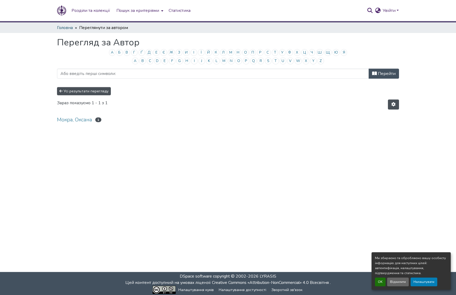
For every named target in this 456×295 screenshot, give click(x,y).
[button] (61, 10)
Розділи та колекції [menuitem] (91, 10)
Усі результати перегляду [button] (85, 91)
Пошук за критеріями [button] (137, 10)
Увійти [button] (390, 10)
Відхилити (398, 281)
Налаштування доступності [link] (242, 289)
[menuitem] (139, 10)
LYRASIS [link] (268, 276)
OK (380, 281)
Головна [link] (65, 28)
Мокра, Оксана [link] (74, 119)
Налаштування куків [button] (196, 289)
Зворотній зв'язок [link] (286, 289)
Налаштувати (424, 281)
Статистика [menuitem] (180, 10)
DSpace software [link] (196, 276)
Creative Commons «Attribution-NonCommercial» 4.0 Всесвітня (271, 283)
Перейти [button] (386, 74)
